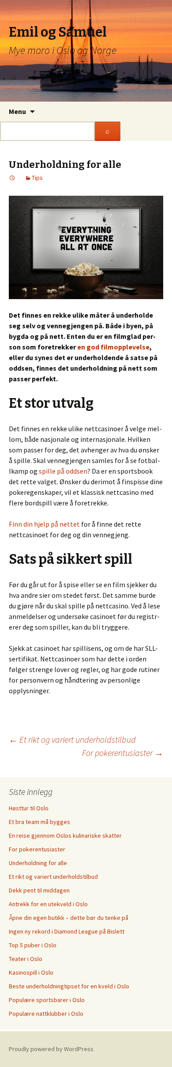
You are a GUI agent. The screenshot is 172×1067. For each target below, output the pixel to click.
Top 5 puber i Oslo (32, 945)
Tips (37, 178)
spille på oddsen (63, 471)
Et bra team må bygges (39, 822)
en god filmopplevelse (113, 346)
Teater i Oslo (25, 959)
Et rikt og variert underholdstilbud (72, 739)
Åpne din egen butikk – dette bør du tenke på (68, 918)
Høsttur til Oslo (29, 808)
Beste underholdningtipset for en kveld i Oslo (69, 986)
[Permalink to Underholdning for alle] (12, 178)
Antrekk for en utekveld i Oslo (48, 904)
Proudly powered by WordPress (51, 1049)
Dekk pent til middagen (39, 890)
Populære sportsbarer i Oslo (47, 1000)
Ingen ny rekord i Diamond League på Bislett (66, 931)
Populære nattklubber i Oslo (46, 1014)
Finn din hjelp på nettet (44, 524)
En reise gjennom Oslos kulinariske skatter (65, 835)
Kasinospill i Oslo (31, 972)
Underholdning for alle (38, 863)
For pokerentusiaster (122, 752)
